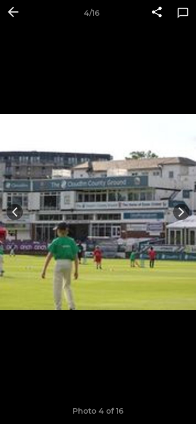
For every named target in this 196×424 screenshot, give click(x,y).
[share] (156, 13)
